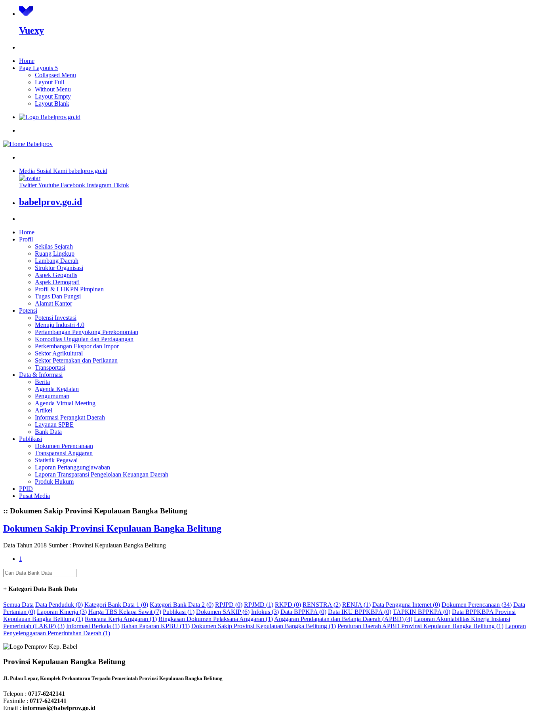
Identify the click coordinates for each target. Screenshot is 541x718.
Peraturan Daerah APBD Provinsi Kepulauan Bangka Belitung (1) (420, 626)
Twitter (28, 185)
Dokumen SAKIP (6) (223, 611)
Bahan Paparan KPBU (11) (155, 626)
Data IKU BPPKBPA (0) (359, 611)
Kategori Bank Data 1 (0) (116, 604)
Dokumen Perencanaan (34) (477, 604)
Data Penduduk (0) (59, 604)
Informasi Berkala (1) (93, 626)
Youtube (49, 185)
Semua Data (18, 604)
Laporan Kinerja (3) (62, 611)
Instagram (100, 185)
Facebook (74, 185)
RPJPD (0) (228, 604)
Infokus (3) (265, 611)
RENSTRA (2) (322, 604)
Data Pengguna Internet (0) (406, 604)
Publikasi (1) (178, 611)
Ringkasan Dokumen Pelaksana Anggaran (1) (215, 618)
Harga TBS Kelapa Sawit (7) (124, 611)
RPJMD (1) (258, 604)
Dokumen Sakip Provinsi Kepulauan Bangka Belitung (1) (263, 626)
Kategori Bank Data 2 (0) (181, 604)
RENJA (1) (356, 604)
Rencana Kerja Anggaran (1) (121, 618)
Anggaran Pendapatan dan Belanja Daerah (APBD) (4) (343, 618)
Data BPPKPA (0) (303, 611)
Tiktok (121, 185)
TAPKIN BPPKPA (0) (421, 611)
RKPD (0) (288, 604)
